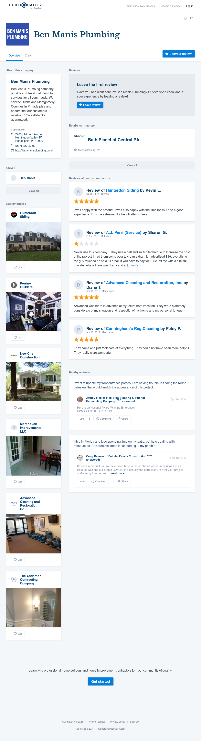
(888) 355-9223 (84, 728)
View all (34, 191)
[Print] (185, 18)
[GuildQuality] (25, 6)
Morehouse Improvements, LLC (31, 427)
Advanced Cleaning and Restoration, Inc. (30, 503)
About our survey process (140, 6)
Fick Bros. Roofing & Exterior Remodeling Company (115, 399)
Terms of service (96, 721)
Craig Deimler (95, 456)
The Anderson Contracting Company (30, 579)
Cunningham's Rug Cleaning (132, 328)
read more (117, 473)
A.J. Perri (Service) (123, 232)
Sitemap (134, 721)
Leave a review (181, 53)
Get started (100, 681)
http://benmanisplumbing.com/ (34, 150)
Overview (14, 55)
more (134, 265)
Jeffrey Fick (94, 398)
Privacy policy (117, 721)
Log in (189, 6)
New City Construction (30, 355)
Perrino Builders (26, 285)
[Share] (191, 18)
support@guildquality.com (111, 728)
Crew (28, 55)
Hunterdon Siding (28, 215)
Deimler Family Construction (127, 456)
